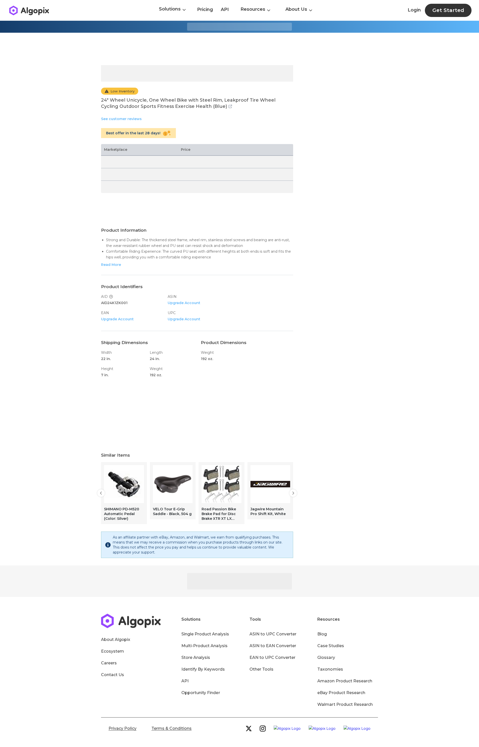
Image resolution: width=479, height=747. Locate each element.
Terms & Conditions (171, 728)
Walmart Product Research (345, 704)
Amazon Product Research (344, 681)
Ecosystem (112, 651)
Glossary (326, 657)
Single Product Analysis (205, 634)
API (225, 9)
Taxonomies (330, 669)
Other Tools (261, 669)
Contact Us (112, 674)
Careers (109, 663)
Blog (322, 634)
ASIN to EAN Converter (272, 645)
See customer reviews (121, 119)
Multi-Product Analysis (204, 645)
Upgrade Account (184, 303)
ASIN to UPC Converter (273, 634)
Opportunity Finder (200, 692)
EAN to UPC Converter (272, 657)
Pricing (205, 9)
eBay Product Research (341, 692)
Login (414, 10)
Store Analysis (195, 657)
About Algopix (115, 639)
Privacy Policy (122, 728)
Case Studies (330, 645)
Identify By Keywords (203, 669)
